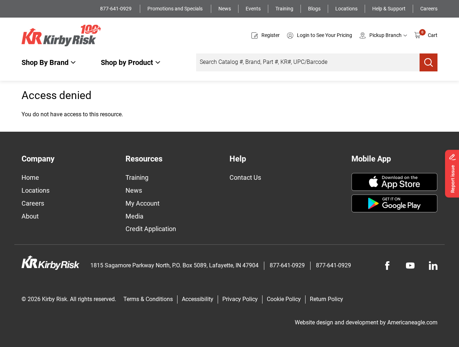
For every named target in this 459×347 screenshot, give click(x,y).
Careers (428, 8)
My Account (143, 203)
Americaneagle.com (412, 322)
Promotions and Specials (175, 8)
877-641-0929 (116, 8)
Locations (346, 8)
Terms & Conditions (148, 299)
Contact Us (245, 177)
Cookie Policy (284, 299)
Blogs (314, 8)
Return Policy (326, 299)
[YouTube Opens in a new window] (410, 265)
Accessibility (197, 299)
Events (253, 8)
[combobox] (308, 62)
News (224, 8)
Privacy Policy (240, 299)
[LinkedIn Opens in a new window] (433, 265)
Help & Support (389, 8)
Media (134, 216)
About (30, 216)
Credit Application (151, 229)
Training (284, 8)
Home (30, 177)
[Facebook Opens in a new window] (387, 265)
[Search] (428, 62)
